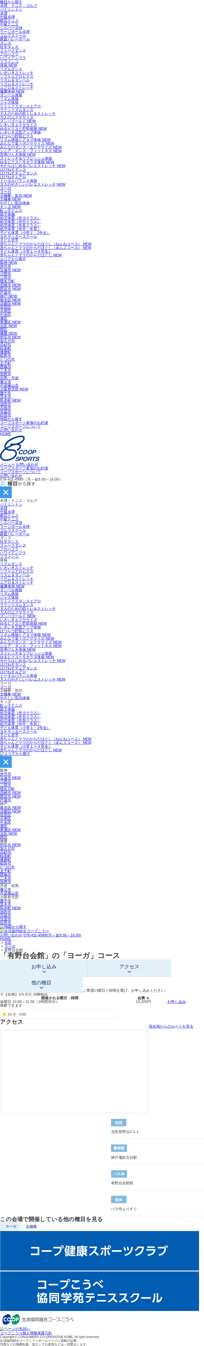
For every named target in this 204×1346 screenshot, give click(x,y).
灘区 (3, 318)
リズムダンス (11, 69)
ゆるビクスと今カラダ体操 (27, 162)
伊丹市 (5, 266)
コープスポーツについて (20, 426)
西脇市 (5, 367)
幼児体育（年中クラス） (20, 221)
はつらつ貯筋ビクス (16, 136)
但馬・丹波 (9, 378)
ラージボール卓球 (15, 32)
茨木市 (5, 396)
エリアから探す (13, 259)
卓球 (3, 13)
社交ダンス (9, 46)
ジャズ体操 (9, 102)
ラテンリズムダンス (16, 110)
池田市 (5, 404)
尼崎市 (10, 285)
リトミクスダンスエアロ (20, 106)
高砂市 (5, 344)
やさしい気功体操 (15, 203)
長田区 (5, 307)
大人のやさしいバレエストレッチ (32, 184)
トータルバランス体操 (18, 180)
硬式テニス (9, 20)
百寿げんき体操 (18, 154)
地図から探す (11, 419)
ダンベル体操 (11, 95)
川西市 (5, 274)
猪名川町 (7, 281)
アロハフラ (9, 54)
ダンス (5, 43)
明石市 (10, 337)
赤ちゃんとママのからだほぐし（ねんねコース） (45, 244)
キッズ (10, 207)
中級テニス (9, 24)
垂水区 (10, 300)
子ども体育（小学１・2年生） (25, 233)
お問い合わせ (11, 430)
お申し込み (176, 1001)
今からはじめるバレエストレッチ (32, 166)
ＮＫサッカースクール (18, 236)
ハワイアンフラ (13, 58)
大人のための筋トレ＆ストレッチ (28, 113)
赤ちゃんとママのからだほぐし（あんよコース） (45, 247)
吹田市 (5, 415)
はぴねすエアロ (13, 177)
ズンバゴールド (18, 121)
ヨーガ (5, 188)
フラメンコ (9, 61)
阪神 (8, 262)
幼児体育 (20, 713)
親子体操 (7, 214)
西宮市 (10, 288)
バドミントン (11, 9)
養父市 (5, 382)
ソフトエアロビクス (16, 76)
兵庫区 (5, 311)
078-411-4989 (52, 935)
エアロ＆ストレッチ (16, 87)
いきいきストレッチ (16, 72)
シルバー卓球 (11, 28)
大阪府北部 (14, 389)
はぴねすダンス (13, 169)
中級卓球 (7, 17)
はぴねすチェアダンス (18, 173)
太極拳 (10, 199)
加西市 (5, 374)
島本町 (10, 400)
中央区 (5, 314)
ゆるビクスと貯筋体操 (23, 128)
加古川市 (7, 341)
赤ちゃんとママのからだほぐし (31, 255)
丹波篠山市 (9, 385)
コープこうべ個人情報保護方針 (26, 1333)
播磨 (8, 333)
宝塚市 (10, 270)
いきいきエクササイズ (18, 125)
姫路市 (5, 355)
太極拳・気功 (16, 195)
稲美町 (5, 348)
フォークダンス (13, 50)
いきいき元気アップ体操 (20, 132)
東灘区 (10, 322)
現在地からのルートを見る (171, 1026)
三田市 (5, 277)
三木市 (5, 370)
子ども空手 (9, 240)
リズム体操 (9, 99)
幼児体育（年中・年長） (20, 229)
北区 (8, 326)
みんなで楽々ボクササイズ (27, 143)
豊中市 (5, 393)
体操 (8, 65)
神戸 (8, 296)
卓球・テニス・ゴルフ (18, 5)
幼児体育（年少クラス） (20, 218)
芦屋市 (5, 292)
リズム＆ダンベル (15, 80)
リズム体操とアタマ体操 (25, 139)
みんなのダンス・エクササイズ (31, 147)
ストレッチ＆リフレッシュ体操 (26, 158)
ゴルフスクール (13, 35)
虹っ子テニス (11, 210)
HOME (5, 434)
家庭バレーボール (15, 39)
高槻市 (5, 408)
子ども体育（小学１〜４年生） (26, 251)
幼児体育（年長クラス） (20, 225)
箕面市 (5, 411)
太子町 (5, 363)
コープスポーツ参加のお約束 (24, 422)
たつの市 (7, 359)
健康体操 (12, 91)
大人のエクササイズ (16, 117)
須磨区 (10, 303)
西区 (3, 329)
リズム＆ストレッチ (16, 84)
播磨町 (5, 352)
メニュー (7, 464)
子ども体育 (25, 728)
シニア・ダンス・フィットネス (31, 151)
